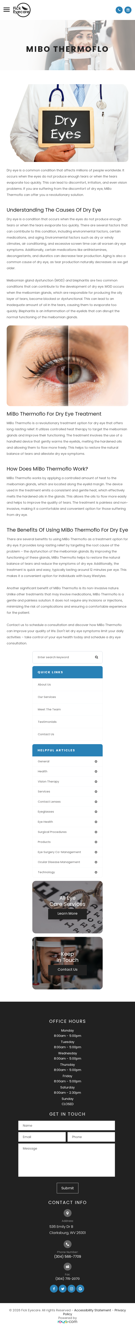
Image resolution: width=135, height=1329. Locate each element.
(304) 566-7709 (67, 1256)
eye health (45, 822)
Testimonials (47, 722)
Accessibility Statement (92, 1310)
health (42, 771)
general (43, 761)
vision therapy (48, 782)
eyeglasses (46, 812)
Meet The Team (49, 709)
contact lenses (49, 802)
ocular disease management (59, 862)
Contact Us (46, 734)
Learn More (67, 913)
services (44, 791)
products (44, 842)
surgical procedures (52, 832)
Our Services (47, 697)
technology (46, 872)
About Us (44, 685)
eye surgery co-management (59, 852)
